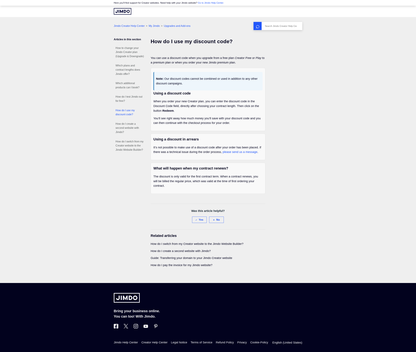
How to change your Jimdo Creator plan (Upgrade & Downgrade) (130, 52)
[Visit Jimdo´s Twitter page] (126, 327)
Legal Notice (179, 342)
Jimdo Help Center (126, 342)
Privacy (242, 342)
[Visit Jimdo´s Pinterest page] (155, 327)
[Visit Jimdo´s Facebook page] (116, 327)
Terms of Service (201, 342)
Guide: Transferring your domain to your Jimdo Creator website (191, 258)
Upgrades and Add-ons (177, 26)
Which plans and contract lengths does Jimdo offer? (128, 69)
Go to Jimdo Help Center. (211, 2)
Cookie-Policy (259, 342)
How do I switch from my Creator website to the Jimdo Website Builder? (129, 145)
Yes (201, 219)
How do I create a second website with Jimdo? (127, 127)
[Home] (122, 11)
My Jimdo (154, 26)
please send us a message (240, 152)
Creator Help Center (154, 342)
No (218, 219)
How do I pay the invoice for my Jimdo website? (181, 265)
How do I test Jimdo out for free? (129, 98)
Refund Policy (225, 342)
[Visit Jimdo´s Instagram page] (136, 327)
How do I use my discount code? (125, 112)
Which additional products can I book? (127, 85)
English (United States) (287, 342)
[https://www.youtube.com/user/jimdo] (145, 327)
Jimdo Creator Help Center (129, 26)
